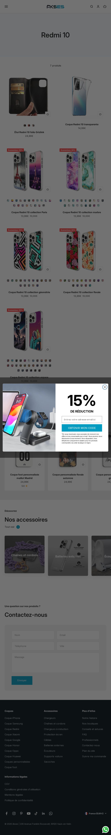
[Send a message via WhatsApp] (106, 830)
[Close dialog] (104, 387)
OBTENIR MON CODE (82, 427)
